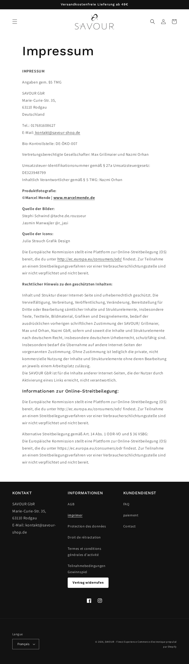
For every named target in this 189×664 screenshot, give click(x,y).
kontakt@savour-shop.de (57, 132)
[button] (14, 21)
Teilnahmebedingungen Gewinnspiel (86, 569)
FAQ (126, 504)
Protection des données (87, 526)
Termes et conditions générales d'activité (84, 551)
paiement (131, 515)
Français (23, 644)
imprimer (75, 515)
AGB (71, 504)
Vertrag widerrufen (88, 582)
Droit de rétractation (84, 537)
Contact (129, 526)
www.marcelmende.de (74, 197)
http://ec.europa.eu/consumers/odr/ (89, 259)
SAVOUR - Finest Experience (121, 641)
